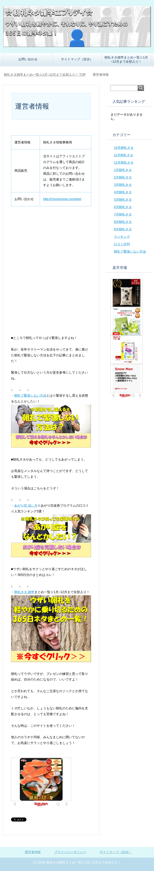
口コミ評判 (122, 244)
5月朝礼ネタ (123, 199)
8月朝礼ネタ (123, 222)
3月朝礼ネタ (123, 184)
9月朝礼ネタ (123, 229)
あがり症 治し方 (25, 505)
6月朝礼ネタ (123, 207)
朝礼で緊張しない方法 (30, 395)
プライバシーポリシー (70, 852)
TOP (45, 74)
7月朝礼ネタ (123, 214)
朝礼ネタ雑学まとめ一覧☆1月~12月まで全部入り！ (126, 59)
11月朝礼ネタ (123, 155)
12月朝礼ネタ (124, 162)
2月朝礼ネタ (123, 177)
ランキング (122, 236)
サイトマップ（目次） (77, 59)
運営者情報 (33, 852)
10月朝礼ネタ (124, 147)
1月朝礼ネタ (123, 170)
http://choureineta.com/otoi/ (62, 199)
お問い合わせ (27, 59)
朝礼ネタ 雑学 (24, 592)
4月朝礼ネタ (123, 192)
